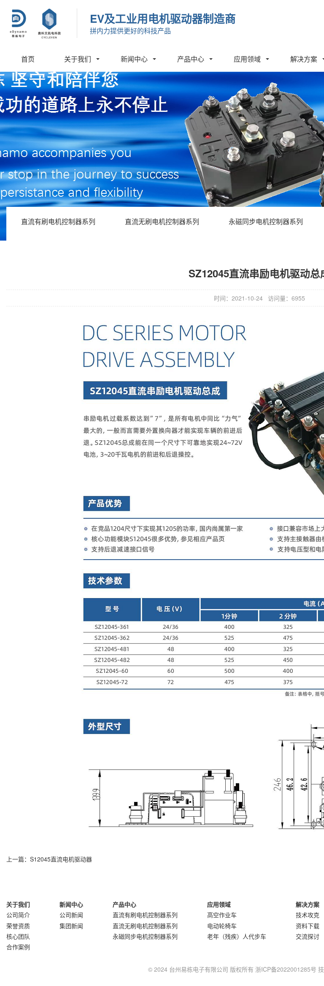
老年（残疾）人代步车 (236, 936)
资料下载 (307, 925)
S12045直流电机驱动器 (61, 859)
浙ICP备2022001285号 (285, 969)
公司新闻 (71, 914)
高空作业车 (222, 914)
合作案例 (18, 947)
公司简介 (18, 914)
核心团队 (18, 936)
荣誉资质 (18, 925)
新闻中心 (134, 59)
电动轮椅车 (222, 925)
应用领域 (247, 59)
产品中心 (190, 59)
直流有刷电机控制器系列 (58, 221)
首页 (28, 59)
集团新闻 (71, 925)
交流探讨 (307, 936)
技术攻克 (307, 914)
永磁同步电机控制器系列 (266, 221)
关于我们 (77, 59)
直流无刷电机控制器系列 (162, 221)
